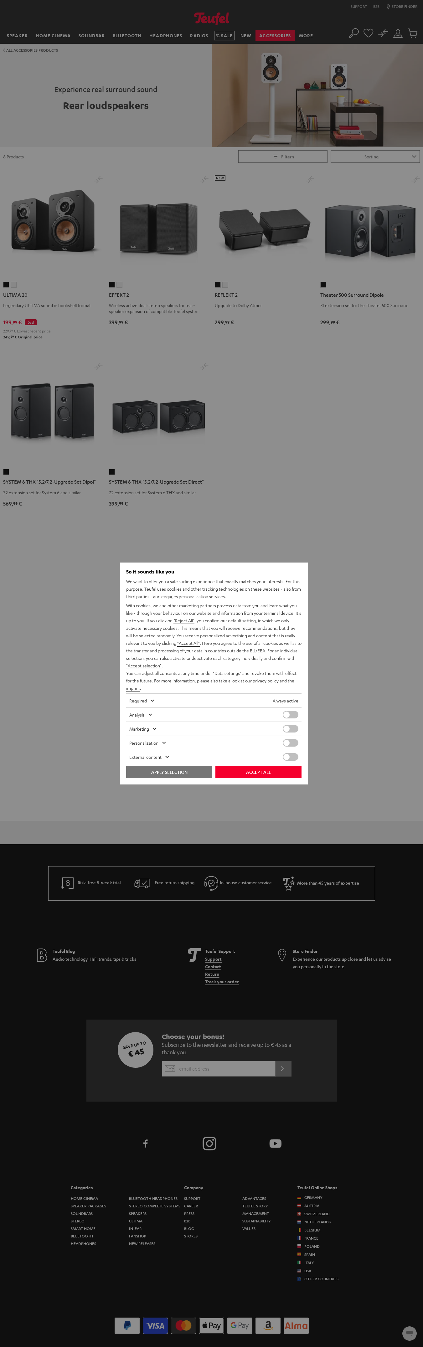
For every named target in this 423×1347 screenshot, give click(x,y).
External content (145, 757)
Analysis (137, 714)
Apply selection (169, 772)
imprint (133, 688)
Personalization (143, 743)
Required (138, 700)
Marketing (139, 729)
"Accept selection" (144, 665)
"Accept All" (188, 643)
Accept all (258, 772)
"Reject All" (183, 620)
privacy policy (266, 680)
